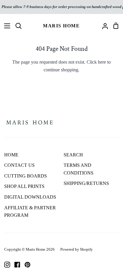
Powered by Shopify (76, 249)
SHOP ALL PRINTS (24, 186)
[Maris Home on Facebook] (17, 265)
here (102, 62)
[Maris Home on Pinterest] (27, 265)
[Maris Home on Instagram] (7, 265)
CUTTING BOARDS (25, 175)
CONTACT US (19, 165)
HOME (11, 154)
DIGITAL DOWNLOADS (30, 197)
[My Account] (102, 26)
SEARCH (73, 154)
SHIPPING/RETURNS (86, 183)
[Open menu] (5, 26)
